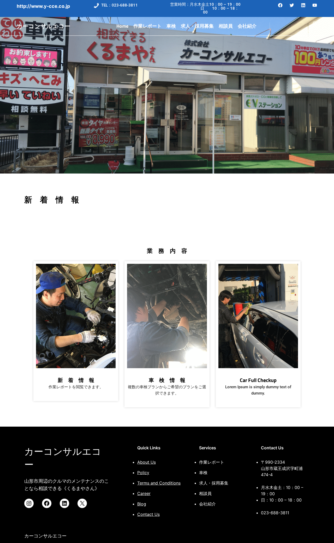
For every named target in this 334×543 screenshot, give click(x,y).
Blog (141, 503)
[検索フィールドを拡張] (314, 26)
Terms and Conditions (159, 483)
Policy (143, 472)
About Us (146, 462)
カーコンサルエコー (43, 26)
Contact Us (148, 514)
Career (144, 493)
